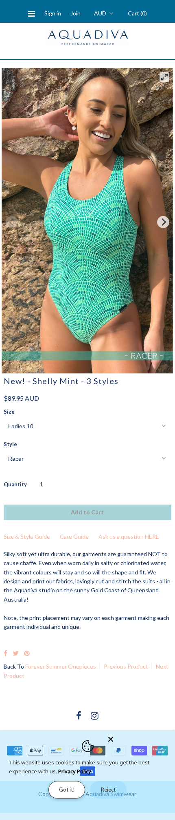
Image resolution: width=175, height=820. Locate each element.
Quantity (15, 484)
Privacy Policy (74, 771)
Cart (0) (137, 13)
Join (75, 13)
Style (10, 444)
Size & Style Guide (27, 536)
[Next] (163, 222)
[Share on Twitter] (16, 653)
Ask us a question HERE (128, 536)
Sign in (52, 13)
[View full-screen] (164, 77)
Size (9, 411)
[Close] (139, 738)
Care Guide (74, 536)
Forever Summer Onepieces (60, 666)
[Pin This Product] (27, 653)
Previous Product (126, 666)
